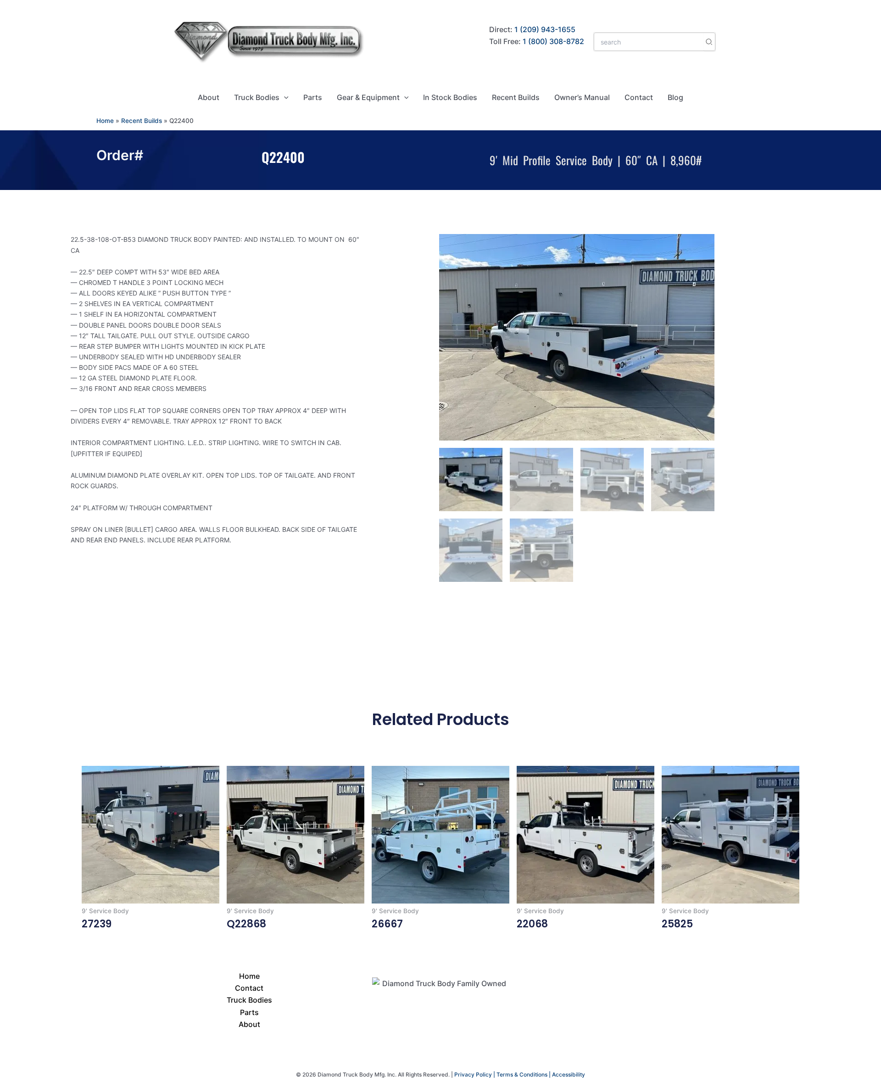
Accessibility (568, 1074)
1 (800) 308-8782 (553, 41)
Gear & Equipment (368, 97)
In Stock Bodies (450, 97)
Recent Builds (516, 97)
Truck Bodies (256, 97)
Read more (102, 942)
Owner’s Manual (582, 97)
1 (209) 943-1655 (544, 29)
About (208, 97)
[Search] (709, 42)
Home (105, 120)
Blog (675, 97)
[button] (284, 97)
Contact (639, 97)
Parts (312, 97)
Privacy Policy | (475, 1074)
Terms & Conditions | (524, 1074)
